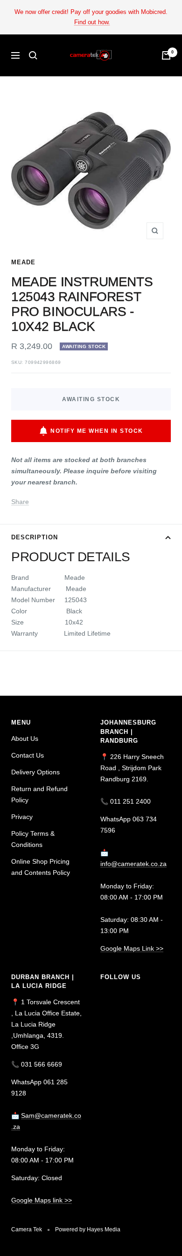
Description (34, 537)
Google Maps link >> (41, 1200)
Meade (23, 262)
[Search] (33, 55)
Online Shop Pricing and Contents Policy (40, 867)
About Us (24, 738)
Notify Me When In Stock (96, 431)
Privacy (22, 816)
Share (20, 501)
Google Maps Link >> (131, 948)
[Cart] (166, 55)
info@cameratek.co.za (133, 863)
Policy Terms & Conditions (33, 839)
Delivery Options (35, 772)
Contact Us (27, 755)
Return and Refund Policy (39, 794)
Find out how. (92, 22)
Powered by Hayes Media (87, 1229)
